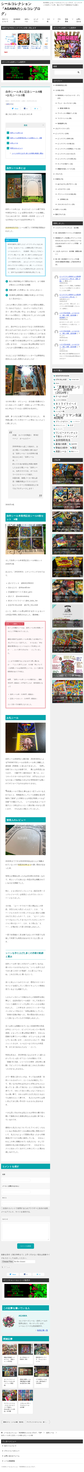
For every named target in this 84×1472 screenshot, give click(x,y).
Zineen (57, 383)
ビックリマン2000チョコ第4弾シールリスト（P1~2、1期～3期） (70, 279)
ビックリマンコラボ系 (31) (67, 159)
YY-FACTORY (75, 379)
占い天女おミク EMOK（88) (25, 1358)
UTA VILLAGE (61, 380)
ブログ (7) (58, 174)
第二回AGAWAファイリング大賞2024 (68, 233)
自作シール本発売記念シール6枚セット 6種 (26, 138)
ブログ (59, 20)
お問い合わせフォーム (11, 1456)
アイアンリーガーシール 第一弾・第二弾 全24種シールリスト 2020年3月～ (38, 1422)
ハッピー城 (60, 411)
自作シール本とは (16, 133)
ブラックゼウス (62, 421)
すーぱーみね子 (62, 396)
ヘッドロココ (76, 421)
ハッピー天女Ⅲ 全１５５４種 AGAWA (67, 675)
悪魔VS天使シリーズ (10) (66, 169)
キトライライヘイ (66, 403)
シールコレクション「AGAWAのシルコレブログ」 (20, 8)
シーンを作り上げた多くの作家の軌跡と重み (27, 153)
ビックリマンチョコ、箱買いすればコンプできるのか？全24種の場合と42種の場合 (67, 571)
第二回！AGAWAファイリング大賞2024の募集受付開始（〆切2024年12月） (68, 261)
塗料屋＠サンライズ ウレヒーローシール (41, 1359)
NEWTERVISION (62, 376)
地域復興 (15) (62, 123)
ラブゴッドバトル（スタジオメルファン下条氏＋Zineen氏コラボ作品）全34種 (9, 1407)
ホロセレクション (60, 425)
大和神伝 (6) (64, 199)
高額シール (61, 451)
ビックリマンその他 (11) (66, 143)
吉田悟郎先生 (63, 440)
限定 (74, 448)
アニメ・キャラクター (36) (67, 103)
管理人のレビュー (16, 148)
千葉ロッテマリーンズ (66, 436)
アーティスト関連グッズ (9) (67, 113)
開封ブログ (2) (60, 214)
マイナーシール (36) (65, 118)
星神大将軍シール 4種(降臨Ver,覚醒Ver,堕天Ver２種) (26, 1381)
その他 (48, 20)
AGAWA (62, 317)
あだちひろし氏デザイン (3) (67, 184)
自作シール (27, 20)
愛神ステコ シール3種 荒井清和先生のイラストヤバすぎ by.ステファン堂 (14, 1422)
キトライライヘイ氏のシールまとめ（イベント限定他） (9, 1382)
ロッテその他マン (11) (65, 164)
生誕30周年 (74, 444)
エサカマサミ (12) (64, 189)
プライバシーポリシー (11, 1451)
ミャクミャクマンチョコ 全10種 (67, 228)
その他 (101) (59, 90)
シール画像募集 (9, 1461)
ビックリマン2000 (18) (66, 138)
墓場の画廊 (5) (65, 108)
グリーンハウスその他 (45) (67, 194)
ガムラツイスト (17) (62, 128)
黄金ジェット (74, 451)
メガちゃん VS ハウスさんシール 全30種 (25, 1405)
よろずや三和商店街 (61, 400)
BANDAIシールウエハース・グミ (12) (69, 96)
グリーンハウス (67, 407)
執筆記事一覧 (42, 1330)
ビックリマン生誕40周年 (68, 416)
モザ (71, 425)
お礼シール (14, 143)
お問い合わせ (78, 20)
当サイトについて (5, 20)
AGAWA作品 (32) (61, 85)
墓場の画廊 (61, 444)
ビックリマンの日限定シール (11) (69, 149)
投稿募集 (66, 20)
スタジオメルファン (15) (66, 204)
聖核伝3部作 (62, 448)
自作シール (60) (60, 209)
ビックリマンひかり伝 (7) (66, 154)
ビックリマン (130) (62, 133)
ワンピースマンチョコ (66, 433)
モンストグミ (59, 429)
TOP (23, 1433)
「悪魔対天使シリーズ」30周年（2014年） (67, 389)
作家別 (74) (59, 179)
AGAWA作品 (16, 20)
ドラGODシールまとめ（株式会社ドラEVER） (41, 1381)
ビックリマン (36, 20)
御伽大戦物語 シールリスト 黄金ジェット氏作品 (9, 1359)
